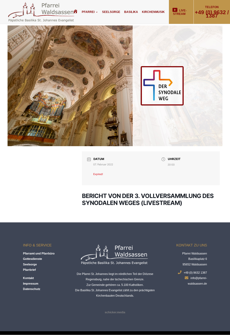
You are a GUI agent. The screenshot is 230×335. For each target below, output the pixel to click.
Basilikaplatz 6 (197, 258)
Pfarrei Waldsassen (194, 253)
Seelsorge (111, 11)
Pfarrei (88, 11)
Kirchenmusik (153, 11)
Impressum (30, 283)
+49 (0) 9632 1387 (195, 272)
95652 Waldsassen (195, 264)
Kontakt (28, 278)
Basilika (131, 11)
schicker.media (115, 312)
